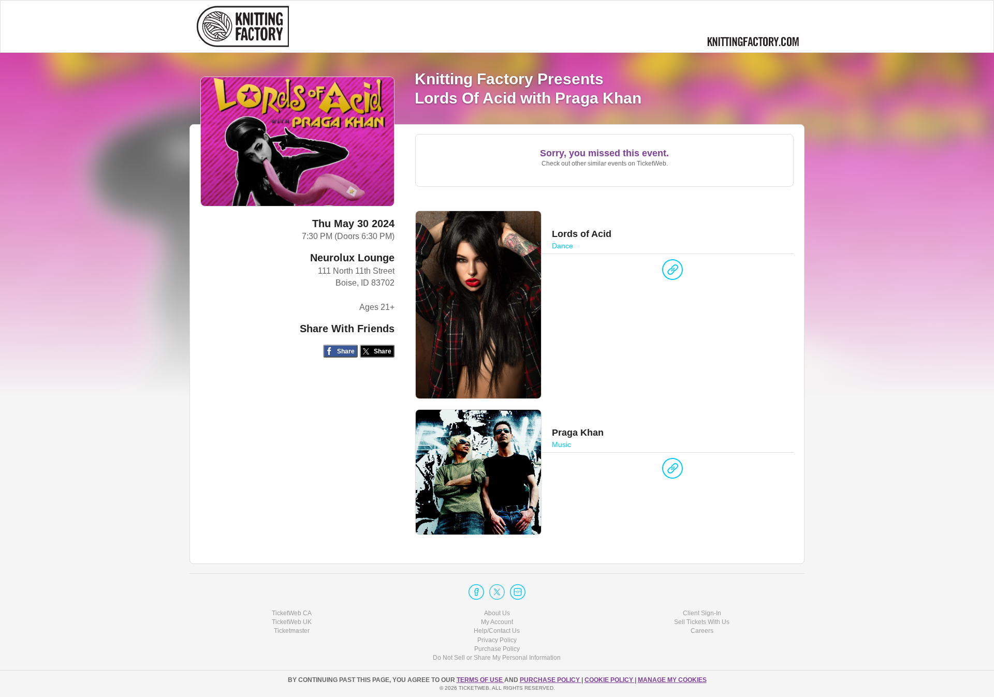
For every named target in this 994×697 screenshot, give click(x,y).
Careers (702, 630)
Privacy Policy (497, 640)
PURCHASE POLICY (550, 680)
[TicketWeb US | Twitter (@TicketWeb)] (497, 592)
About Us (497, 613)
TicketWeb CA (292, 613)
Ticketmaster (292, 630)
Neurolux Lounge (352, 257)
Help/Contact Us (497, 630)
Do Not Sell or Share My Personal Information (497, 657)
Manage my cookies (672, 680)
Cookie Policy (609, 680)
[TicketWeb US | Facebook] (476, 592)
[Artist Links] (672, 272)
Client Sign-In (702, 613)
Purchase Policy (497, 648)
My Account (497, 622)
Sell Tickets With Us (701, 622)
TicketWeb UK (292, 622)
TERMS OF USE (480, 680)
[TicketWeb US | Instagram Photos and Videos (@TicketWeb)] (517, 592)
